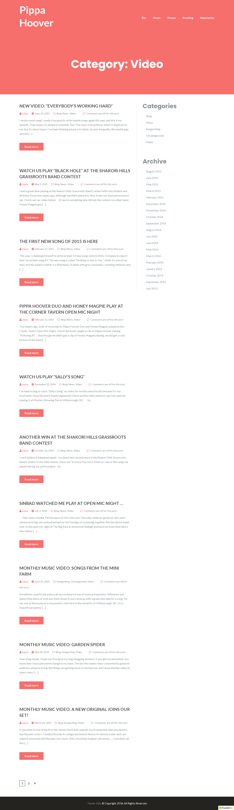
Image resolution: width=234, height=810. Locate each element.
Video (73, 113)
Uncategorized (78, 581)
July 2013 (151, 288)
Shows (171, 17)
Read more (31, 146)
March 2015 (153, 190)
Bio (144, 17)
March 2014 (153, 256)
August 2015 (153, 171)
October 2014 (154, 216)
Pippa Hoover (36, 16)
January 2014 (154, 269)
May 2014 (152, 249)
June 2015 (152, 177)
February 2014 (154, 262)
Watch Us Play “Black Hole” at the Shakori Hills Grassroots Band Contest (74, 173)
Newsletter (207, 17)
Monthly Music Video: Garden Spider (62, 644)
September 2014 (156, 223)
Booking (188, 17)
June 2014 (152, 242)
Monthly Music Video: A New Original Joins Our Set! (74, 712)
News (65, 113)
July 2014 (151, 236)
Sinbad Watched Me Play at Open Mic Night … (71, 503)
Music (157, 17)
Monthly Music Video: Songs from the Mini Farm (69, 570)
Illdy (98, 803)
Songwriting (63, 581)
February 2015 (154, 197)
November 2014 (156, 210)
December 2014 (155, 203)
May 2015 (152, 184)
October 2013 (154, 275)
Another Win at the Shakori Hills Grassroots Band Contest (72, 439)
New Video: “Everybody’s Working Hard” (66, 105)
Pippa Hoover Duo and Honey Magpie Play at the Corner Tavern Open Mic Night (71, 309)
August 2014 (153, 229)
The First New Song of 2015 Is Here (58, 241)
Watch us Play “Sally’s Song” (52, 376)
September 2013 (156, 282)
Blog (59, 113)
